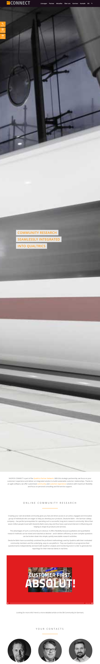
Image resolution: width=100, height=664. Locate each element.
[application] (50, 579)
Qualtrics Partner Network (44, 478)
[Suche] (91, 3)
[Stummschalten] (92, 603)
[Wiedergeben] (8, 603)
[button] (50, 580)
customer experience (58, 484)
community (41, 484)
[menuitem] (44, 3)
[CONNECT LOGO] (18, 3)
